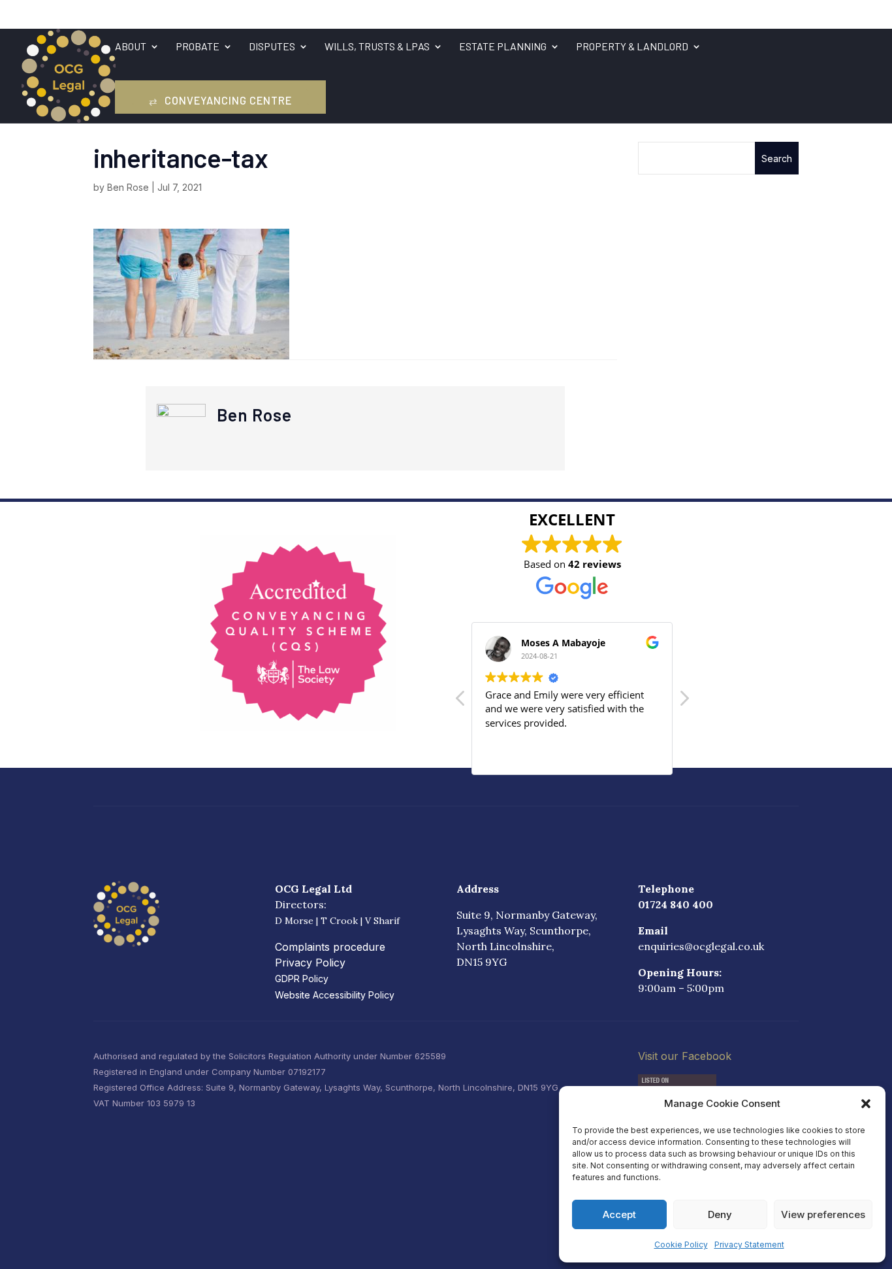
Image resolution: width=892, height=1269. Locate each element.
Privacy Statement (749, 1244)
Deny (720, 1214)
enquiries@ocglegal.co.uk (701, 946)
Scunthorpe (393, 14)
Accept (619, 1214)
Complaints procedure (330, 946)
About (130, 47)
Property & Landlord (632, 47)
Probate (197, 47)
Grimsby (496, 14)
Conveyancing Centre (220, 100)
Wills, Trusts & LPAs (377, 47)
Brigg (449, 14)
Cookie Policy (681, 1244)
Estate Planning (503, 47)
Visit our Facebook (684, 1056)
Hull (539, 14)
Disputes (272, 47)
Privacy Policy (310, 962)
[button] (865, 1103)
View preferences (823, 1214)
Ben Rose (128, 187)
